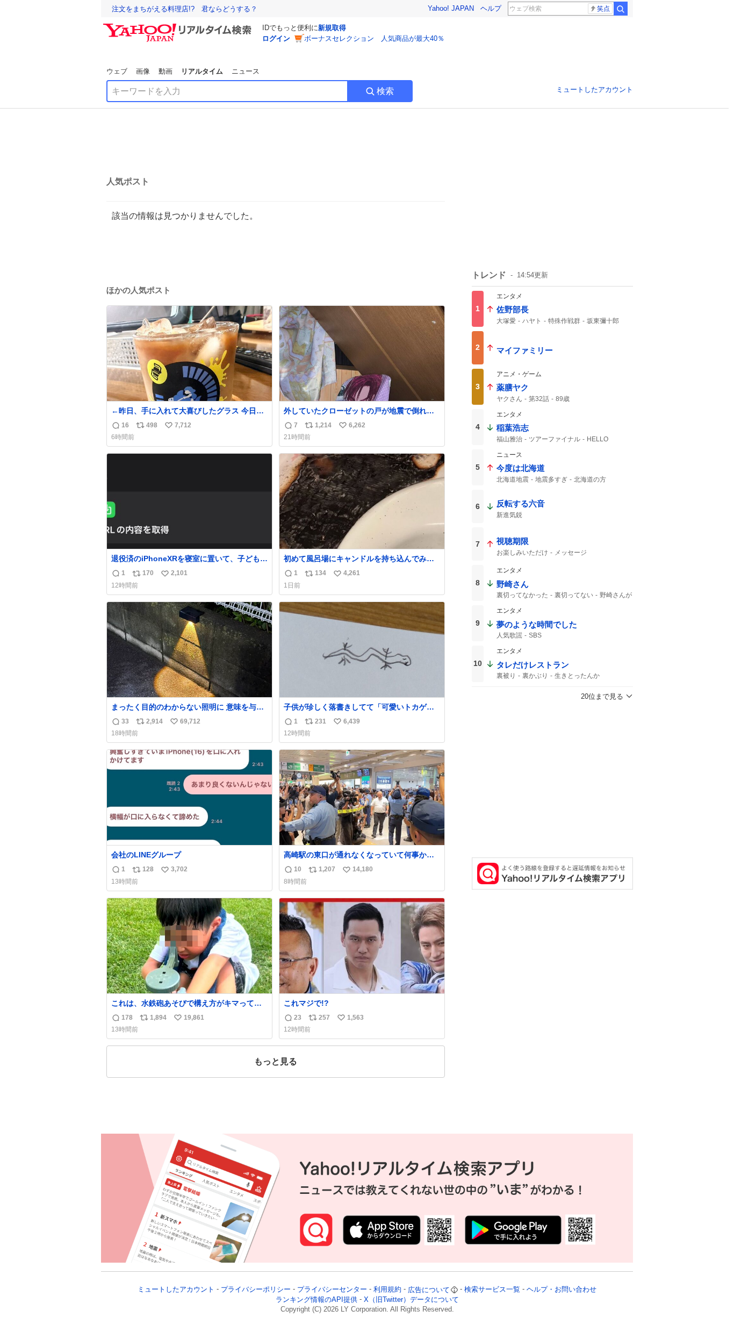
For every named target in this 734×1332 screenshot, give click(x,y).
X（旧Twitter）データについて (411, 1299)
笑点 (603, 8)
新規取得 (332, 28)
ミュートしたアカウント (594, 89)
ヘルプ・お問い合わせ (561, 1290)
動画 (165, 71)
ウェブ (116, 71)
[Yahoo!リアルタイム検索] (179, 26)
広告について (429, 1290)
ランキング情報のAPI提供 (316, 1299)
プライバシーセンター (332, 1290)
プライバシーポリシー (256, 1290)
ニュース (246, 71)
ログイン (276, 38)
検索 (385, 91)
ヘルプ (490, 8)
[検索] (621, 9)
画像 (143, 71)
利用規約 (387, 1290)
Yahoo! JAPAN (451, 8)
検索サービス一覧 (492, 1290)
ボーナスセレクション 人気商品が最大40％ (374, 38)
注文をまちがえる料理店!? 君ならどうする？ (184, 9)
